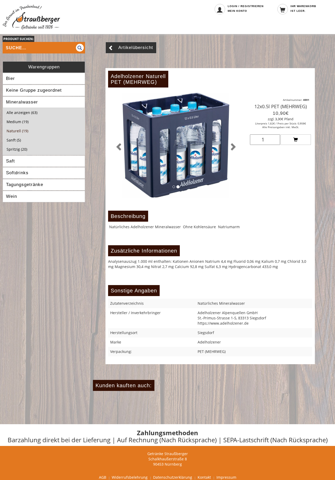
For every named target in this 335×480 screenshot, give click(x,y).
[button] (118, 145)
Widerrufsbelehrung (130, 477)
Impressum (226, 477)
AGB (102, 477)
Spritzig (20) (17, 149)
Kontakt (204, 477)
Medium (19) (18, 121)
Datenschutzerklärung (172, 477)
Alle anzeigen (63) (22, 112)
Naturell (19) (17, 130)
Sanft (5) (14, 140)
